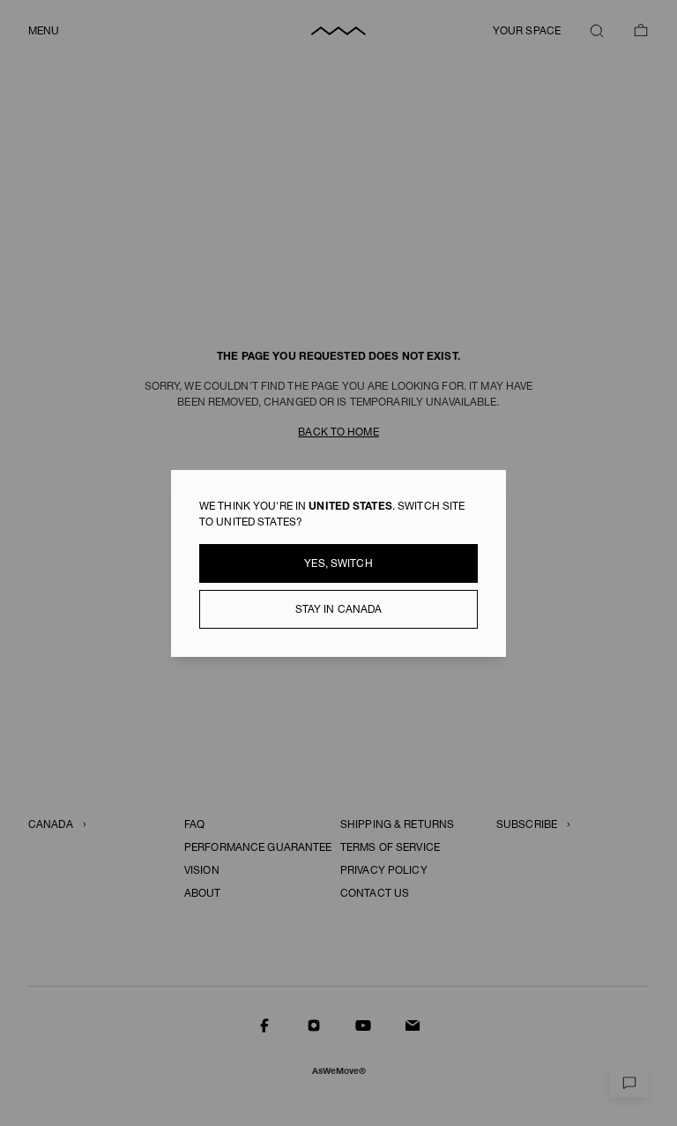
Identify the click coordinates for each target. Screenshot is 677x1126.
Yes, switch (338, 563)
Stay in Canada (339, 609)
